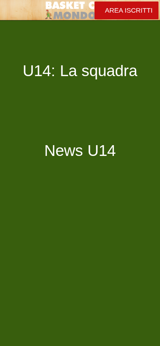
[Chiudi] (10, 10)
